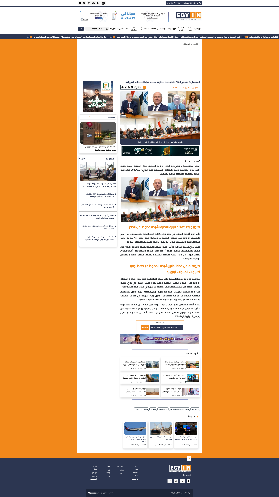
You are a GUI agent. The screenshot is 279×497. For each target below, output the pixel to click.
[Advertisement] (139, 63)
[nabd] (103, 3)
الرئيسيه (195, 44)
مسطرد (153, 409)
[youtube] (93, 3)
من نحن (94, 472)
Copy (144, 327)
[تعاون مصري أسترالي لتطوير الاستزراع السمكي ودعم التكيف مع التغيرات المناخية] (98, 171)
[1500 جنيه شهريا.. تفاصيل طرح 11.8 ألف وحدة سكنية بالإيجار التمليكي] (98, 133)
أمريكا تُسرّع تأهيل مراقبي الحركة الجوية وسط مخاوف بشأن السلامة (186, 438)
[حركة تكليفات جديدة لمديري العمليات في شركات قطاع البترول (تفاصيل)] (193, 388)
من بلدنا (111, 117)
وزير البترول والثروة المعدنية (179, 409)
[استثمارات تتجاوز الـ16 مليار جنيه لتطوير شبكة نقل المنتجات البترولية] (129, 87)
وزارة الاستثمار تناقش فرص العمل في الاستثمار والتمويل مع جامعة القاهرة (99, 238)
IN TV (141, 28)
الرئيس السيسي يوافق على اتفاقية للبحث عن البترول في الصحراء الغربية (136, 390)
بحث (81, 28)
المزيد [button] (113, 28)
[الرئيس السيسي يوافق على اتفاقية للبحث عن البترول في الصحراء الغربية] (153, 388)
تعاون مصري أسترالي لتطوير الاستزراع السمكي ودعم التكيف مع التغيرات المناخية (99, 185)
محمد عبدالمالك (190, 161)
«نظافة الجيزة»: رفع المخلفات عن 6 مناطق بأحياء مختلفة (98, 227)
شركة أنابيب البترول (141, 409)
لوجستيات (172, 28)
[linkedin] (98, 3)
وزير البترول (195, 409)
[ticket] (170, 481)
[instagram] (84, 3)
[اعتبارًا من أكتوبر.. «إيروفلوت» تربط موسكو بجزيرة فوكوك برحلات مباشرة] (135, 428)
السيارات (120, 28)
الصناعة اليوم (181, 28)
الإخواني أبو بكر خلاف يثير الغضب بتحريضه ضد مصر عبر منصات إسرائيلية (97, 217)
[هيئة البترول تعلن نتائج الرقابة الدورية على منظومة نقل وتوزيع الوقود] (153, 362)
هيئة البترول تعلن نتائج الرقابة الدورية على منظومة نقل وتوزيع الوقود (134, 364)
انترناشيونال (162, 28)
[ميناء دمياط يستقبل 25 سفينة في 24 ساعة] (161, 428)
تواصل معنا (95, 467)
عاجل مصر (190, 28)
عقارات (153, 28)
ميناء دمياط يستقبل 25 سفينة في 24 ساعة (161, 438)
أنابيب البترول (163, 409)
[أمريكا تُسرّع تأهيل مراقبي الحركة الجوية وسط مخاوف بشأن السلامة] (186, 428)
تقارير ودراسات (134, 28)
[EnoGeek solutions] (93, 492)
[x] (182, 481)
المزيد (82, 159)
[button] (89, 117)
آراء (126, 28)
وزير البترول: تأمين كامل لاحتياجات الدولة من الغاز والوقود (174, 377)
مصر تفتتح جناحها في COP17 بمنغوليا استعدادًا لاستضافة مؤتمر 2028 (100, 195)
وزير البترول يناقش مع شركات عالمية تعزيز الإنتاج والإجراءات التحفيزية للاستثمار (175, 364)
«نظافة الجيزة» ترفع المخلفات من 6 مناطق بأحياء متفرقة (98, 206)
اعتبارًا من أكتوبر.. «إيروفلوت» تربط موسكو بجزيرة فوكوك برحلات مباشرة (135, 439)
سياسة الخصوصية (93, 477)
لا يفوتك (110, 159)
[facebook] (80, 3)
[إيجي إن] (189, 16)
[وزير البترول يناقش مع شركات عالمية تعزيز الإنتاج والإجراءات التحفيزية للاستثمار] (193, 362)
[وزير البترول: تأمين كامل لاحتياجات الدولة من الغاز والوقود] (193, 375)
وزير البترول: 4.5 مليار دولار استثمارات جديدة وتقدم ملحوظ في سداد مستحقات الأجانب (134, 377)
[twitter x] (89, 3)
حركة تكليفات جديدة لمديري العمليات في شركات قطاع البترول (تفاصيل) (174, 390)
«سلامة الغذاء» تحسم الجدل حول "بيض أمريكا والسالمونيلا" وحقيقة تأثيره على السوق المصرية (109, 37)
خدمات (146, 28)
